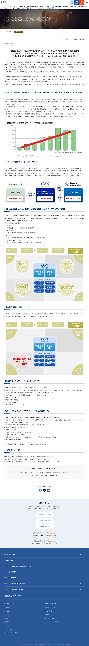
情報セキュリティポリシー (10, 632)
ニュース (7, 6)
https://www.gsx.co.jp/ (15, 439)
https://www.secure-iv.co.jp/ (16, 404)
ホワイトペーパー (9, 611)
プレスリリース (14, 6)
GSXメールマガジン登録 (51, 622)
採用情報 (6, 622)
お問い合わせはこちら (44, 520)
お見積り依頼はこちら (44, 526)
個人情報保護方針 (8, 629)
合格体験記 (7, 607)
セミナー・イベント (49, 607)
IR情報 (6, 618)
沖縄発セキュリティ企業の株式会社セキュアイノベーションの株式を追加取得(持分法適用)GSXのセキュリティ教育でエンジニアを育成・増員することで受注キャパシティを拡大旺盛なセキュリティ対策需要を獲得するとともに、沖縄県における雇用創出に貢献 (28, 459)
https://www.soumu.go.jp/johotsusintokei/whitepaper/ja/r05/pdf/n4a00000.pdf (54, 156)
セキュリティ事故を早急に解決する (14, 589)
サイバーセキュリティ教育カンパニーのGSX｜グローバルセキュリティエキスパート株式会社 (43, 644)
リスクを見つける (9, 560)
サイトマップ (7, 635)
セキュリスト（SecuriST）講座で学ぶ (14, 583)
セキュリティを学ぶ (9, 554)
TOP (3, 6)
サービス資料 (48, 611)
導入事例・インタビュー (11, 603)
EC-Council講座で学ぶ (10, 577)
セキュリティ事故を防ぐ (11, 572)
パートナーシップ (49, 618)
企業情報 (46, 614)
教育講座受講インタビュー (51, 603)
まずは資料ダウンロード (44, 514)
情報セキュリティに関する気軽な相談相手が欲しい (13, 595)
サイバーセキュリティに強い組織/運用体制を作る (17, 566)
